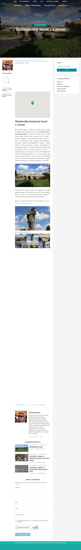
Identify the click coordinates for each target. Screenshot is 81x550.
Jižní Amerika (17, 5)
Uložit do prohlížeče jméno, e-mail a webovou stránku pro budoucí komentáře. (32, 521)
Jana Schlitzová (7, 73)
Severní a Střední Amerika (32, 5)
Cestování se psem (49, 5)
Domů (16, 61)
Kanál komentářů (61, 88)
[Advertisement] (32, 78)
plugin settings (62, 543)
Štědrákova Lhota (36, 447)
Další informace (62, 5)
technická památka (40, 404)
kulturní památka (20, 404)
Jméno (17, 502)
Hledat (67, 70)
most (28, 404)
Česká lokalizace (61, 91)
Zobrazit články (34, 436)
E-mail (17, 508)
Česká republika (34, 61)
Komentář (18, 487)
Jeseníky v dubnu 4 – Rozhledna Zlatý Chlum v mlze (39, 469)
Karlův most (27, 203)
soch (32, 404)
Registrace (60, 81)
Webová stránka (19, 514)
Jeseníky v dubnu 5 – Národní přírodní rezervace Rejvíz (40, 458)
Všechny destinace (24, 61)
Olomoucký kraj (40, 25)
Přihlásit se (60, 84)
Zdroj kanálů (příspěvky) (63, 86)
